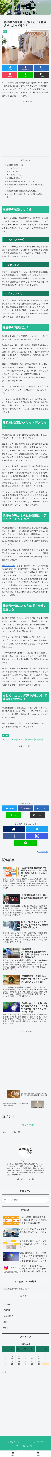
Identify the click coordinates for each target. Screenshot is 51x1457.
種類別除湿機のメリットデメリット (20, 181)
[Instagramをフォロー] (37, 836)
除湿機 (30, 739)
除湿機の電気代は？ (14, 178)
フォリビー (25, 1161)
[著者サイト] (14, 829)
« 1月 (4, 1372)
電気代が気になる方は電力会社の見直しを (23, 191)
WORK (5, 1328)
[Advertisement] (25, 128)
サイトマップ (37, 1442)
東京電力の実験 (8, 565)
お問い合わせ (13, 1442)
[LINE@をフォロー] (25, 843)
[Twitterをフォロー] (37, 829)
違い (22, 739)
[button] (46, 1199)
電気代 (39, 739)
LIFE (6, 735)
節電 (15, 739)
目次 (22, 160)
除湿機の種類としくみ (15, 165)
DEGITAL (6, 1304)
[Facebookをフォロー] (14, 836)
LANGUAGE (8, 1316)
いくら (7, 739)
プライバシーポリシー (25, 1445)
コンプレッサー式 (15, 168)
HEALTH (6, 1310)
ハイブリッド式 (15, 174)
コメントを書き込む (25, 1125)
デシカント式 (14, 171)
